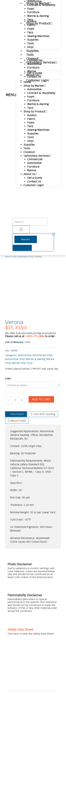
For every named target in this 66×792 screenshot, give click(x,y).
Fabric (31, 25)
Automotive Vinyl (26, 256)
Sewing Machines (38, 36)
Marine (31, 170)
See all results (23, 246)
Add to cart (41, 399)
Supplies (33, 39)
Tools (30, 43)
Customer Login (37, 80)
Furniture (33, 12)
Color (8, 378)
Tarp (30, 32)
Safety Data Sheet (20, 629)
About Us (29, 174)
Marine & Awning (38, 16)
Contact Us (34, 181)
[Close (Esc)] (55, 3)
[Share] (47, 3)
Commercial (34, 60)
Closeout (29, 152)
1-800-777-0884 (35, 336)
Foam (30, 8)
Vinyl (30, 141)
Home (27, 82)
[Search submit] (21, 230)
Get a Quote (34, 73)
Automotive (34, 64)
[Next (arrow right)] (60, 396)
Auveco (32, 21)
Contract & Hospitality (41, 93)
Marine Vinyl (19, 363)
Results (25, 239)
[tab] (16, 414)
